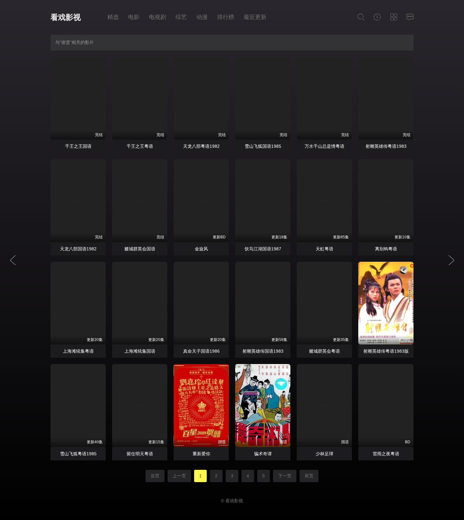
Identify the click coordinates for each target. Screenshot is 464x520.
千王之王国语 (78, 146)
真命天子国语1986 (201, 351)
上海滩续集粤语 (78, 351)
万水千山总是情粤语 (324, 146)
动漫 (202, 17)
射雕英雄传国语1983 (262, 351)
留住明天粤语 (140, 453)
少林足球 (324, 453)
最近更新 (255, 17)
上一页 (179, 475)
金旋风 (201, 248)
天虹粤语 (324, 248)
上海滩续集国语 (139, 351)
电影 (134, 17)
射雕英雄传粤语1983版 (386, 351)
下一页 (284, 475)
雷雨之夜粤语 (386, 453)
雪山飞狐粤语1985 (78, 453)
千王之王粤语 (140, 146)
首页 (155, 475)
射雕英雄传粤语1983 (386, 146)
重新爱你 (201, 453)
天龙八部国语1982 (78, 248)
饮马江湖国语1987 (263, 248)
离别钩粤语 (386, 248)
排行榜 (225, 17)
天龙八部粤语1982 (201, 146)
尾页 (309, 475)
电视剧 (157, 17)
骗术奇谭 (263, 453)
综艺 (181, 17)
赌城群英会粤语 (324, 351)
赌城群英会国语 (139, 248)
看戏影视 (66, 17)
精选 (113, 17)
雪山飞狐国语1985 (263, 146)
